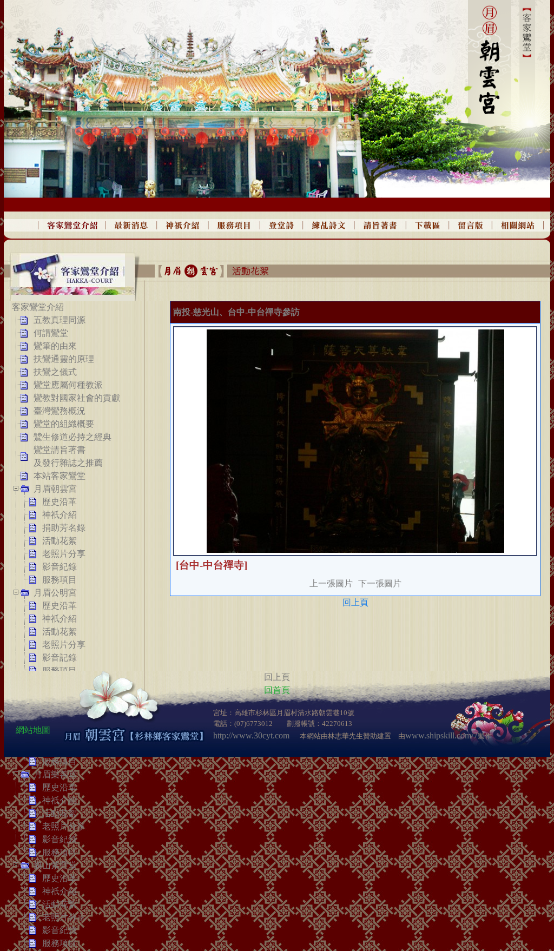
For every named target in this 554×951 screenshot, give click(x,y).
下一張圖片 (379, 583)
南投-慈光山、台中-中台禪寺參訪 (236, 311)
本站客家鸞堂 (59, 475)
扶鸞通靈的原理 (64, 359)
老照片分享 (63, 553)
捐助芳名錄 (63, 527)
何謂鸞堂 (51, 333)
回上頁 (355, 602)
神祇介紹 (59, 514)
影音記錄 (59, 657)
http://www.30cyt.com (251, 735)
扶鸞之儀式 (55, 372)
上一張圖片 (331, 583)
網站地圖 (33, 730)
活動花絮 (59, 540)
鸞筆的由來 (55, 346)
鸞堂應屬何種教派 (68, 384)
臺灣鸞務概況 (59, 410)
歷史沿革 (59, 501)
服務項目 (59, 579)
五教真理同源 (59, 320)
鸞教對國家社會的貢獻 (77, 397)
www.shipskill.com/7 (441, 735)
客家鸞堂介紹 (38, 307)
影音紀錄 (59, 566)
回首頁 (277, 690)
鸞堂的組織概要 (64, 423)
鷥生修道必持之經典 (72, 436)
